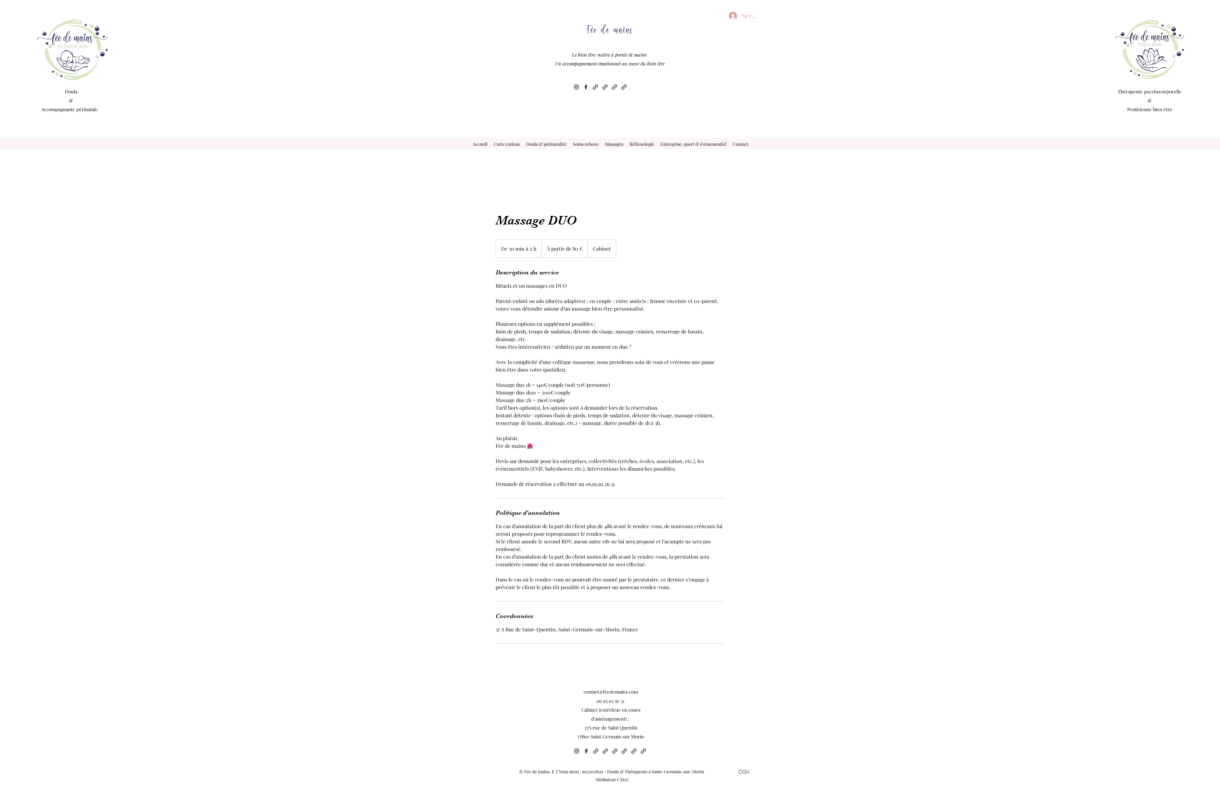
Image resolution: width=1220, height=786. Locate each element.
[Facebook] (586, 87)
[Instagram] (576, 87)
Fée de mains (609, 28)
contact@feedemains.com (611, 692)
